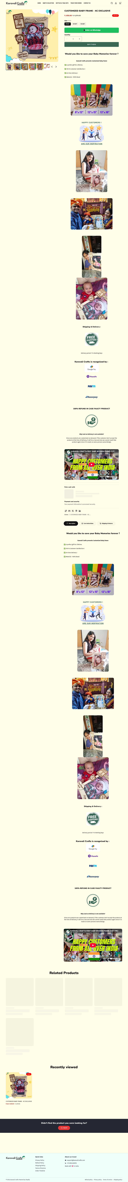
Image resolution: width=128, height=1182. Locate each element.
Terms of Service (40, 1168)
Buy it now (91, 44)
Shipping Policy (40, 1165)
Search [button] (65, 1128)
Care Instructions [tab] (88, 523)
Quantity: (67, 35)
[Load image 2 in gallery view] (16, 66)
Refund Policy (39, 1163)
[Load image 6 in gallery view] (47, 66)
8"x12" (67, 24)
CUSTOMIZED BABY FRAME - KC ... (80, 514)
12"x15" (75, 24)
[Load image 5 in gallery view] (39, 66)
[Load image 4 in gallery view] (32, 66)
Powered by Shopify (24, 1179)
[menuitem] (49, 1160)
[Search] (112, 3)
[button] (112, 3)
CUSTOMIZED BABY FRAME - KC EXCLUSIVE (19, 1101)
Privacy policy (98, 1179)
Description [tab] (72, 523)
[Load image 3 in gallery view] (24, 66)
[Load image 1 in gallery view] (9, 66)
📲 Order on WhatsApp (92, 30)
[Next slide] (56, 67)
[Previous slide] (52, 67)
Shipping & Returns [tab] (107, 523)
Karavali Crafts (14, 1179)
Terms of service (107, 1179)
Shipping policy (118, 1179)
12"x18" (83, 24)
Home (66, 514)
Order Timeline (40, 1171)
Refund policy (88, 1179)
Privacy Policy (39, 1160)
